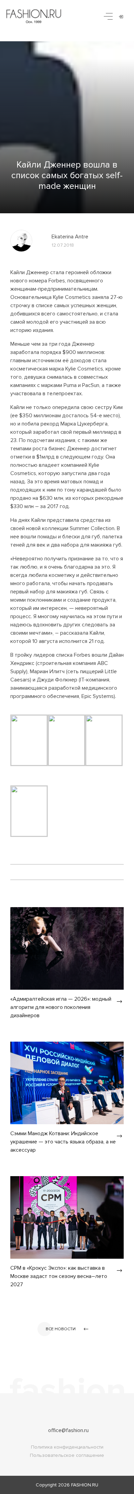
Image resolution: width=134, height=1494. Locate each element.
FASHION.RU (84, 1485)
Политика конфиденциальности (67, 1447)
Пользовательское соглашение (67, 1455)
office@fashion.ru (68, 1430)
